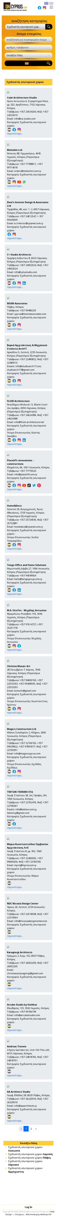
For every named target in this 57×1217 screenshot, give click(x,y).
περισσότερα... (15, 133)
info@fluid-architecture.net (29, 422)
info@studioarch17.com (28, 366)
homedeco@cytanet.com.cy (28, 526)
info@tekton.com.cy (25, 809)
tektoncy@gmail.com (18, 812)
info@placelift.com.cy (25, 474)
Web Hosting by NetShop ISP (38, 1214)
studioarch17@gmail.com (20, 369)
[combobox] (25, 27)
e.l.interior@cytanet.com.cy (28, 223)
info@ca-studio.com (25, 118)
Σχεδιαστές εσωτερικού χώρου (30, 1154)
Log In (28, 1207)
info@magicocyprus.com (27, 753)
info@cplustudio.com (25, 272)
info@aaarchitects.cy (25, 1105)
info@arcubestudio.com (27, 1015)
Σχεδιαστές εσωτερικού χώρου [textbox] (23, 26)
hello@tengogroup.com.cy (28, 579)
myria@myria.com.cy (25, 865)
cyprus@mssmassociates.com (30, 314)
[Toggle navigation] (51, 7)
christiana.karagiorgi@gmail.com (25, 973)
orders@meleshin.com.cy (27, 171)
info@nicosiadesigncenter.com (30, 921)
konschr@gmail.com (25, 690)
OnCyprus (19, 1214)
